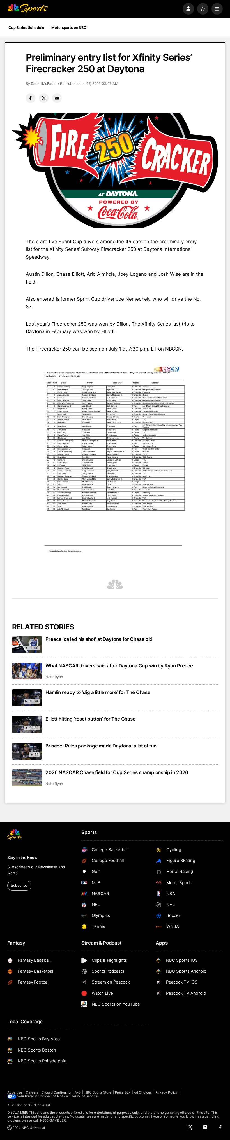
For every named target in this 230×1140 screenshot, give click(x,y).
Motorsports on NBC (68, 27)
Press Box (122, 1092)
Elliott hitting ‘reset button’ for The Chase (90, 719)
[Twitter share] (44, 98)
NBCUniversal (38, 1105)
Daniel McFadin (44, 83)
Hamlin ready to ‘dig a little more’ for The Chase (97, 692)
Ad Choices (143, 1092)
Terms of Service (84, 1096)
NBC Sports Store (98, 1092)
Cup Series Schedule (26, 27)
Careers (32, 1092)
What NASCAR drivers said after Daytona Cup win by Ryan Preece (119, 666)
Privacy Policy (166, 1092)
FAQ (77, 1092)
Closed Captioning (56, 1092)
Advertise (14, 1092)
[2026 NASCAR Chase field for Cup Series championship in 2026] (27, 777)
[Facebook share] (30, 98)
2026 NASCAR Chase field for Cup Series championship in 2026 (116, 772)
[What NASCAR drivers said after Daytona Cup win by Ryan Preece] (27, 671)
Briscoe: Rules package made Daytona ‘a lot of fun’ (101, 746)
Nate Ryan (54, 677)
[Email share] (57, 98)
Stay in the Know (22, 857)
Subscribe (19, 885)
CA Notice (60, 1096)
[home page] (27, 9)
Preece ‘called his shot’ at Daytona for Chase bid (99, 639)
